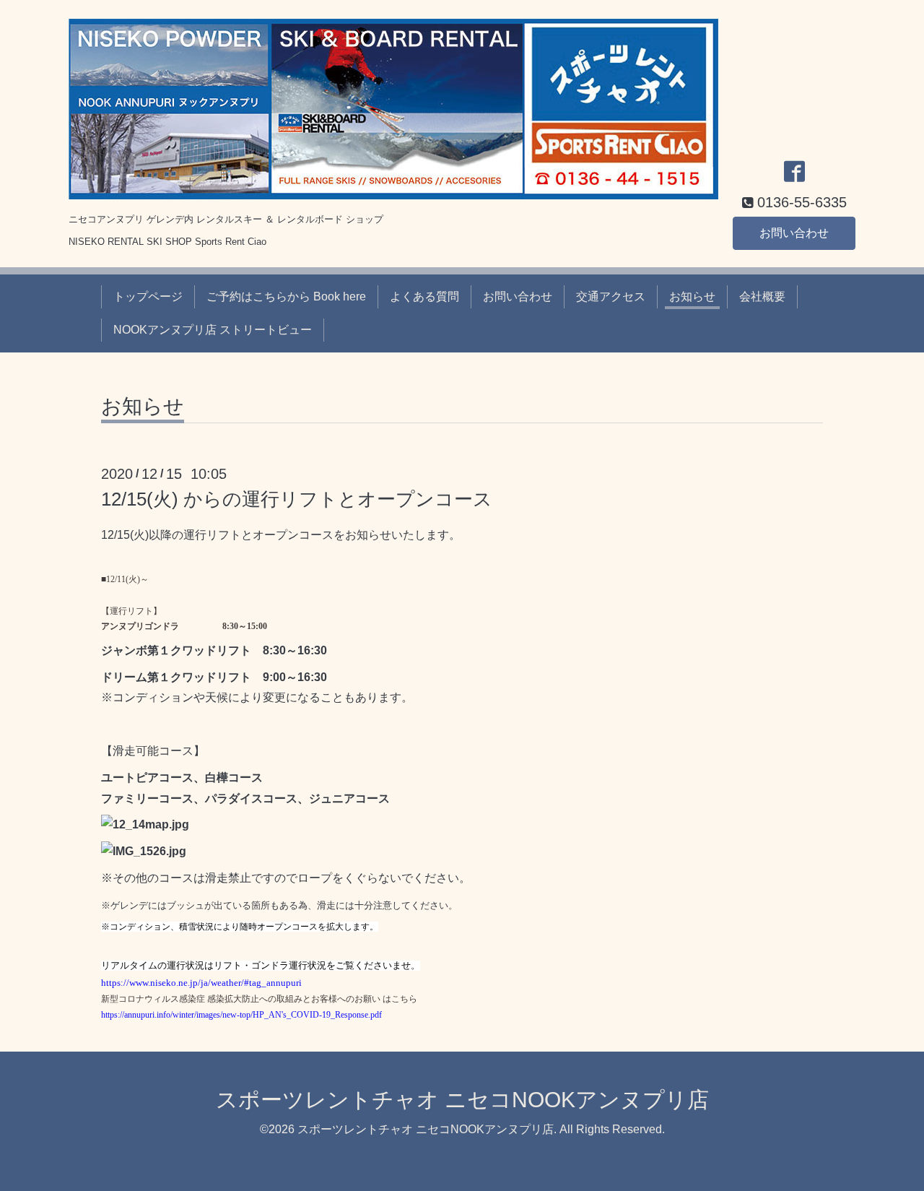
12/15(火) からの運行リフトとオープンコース (296, 499)
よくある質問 (424, 296)
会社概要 (762, 296)
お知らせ (692, 296)
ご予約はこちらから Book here (286, 296)
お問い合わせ (794, 233)
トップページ (148, 296)
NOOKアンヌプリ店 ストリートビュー (212, 330)
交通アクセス (610, 296)
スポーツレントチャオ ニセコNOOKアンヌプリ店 (462, 1100)
